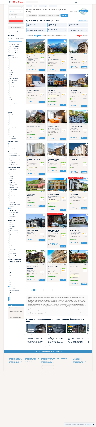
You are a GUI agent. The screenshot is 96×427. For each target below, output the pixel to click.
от (31, 69)
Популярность (38, 35)
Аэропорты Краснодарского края (15, 314)
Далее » (59, 290)
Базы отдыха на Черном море (80, 361)
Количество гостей (13, 14)
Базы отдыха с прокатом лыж (48, 358)
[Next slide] (87, 333)
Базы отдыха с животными (47, 362)
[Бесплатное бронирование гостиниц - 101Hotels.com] (18, 2)
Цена (65, 35)
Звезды (53, 35)
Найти (16, 21)
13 (54, 290)
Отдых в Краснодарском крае (15, 317)
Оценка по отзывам (46, 35)
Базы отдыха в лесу (77, 359)
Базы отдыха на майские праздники (17, 359)
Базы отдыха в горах (78, 362)
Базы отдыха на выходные (15, 362)
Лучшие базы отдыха (62, 358)
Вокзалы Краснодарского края (15, 311)
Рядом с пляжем (77, 358)
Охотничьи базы (28, 361)
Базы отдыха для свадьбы (31, 359)
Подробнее (41, 69)
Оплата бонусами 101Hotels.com (13, 137)
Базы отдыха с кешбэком (15, 358)
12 (51, 290)
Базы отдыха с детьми (46, 361)
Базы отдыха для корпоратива (32, 358)
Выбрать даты (64, 15)
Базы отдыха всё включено (15, 361)
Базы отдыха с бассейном (47, 359)
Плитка (80, 35)
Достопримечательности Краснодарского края (14, 308)
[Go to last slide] (26, 333)
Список (85, 35)
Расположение (59, 35)
